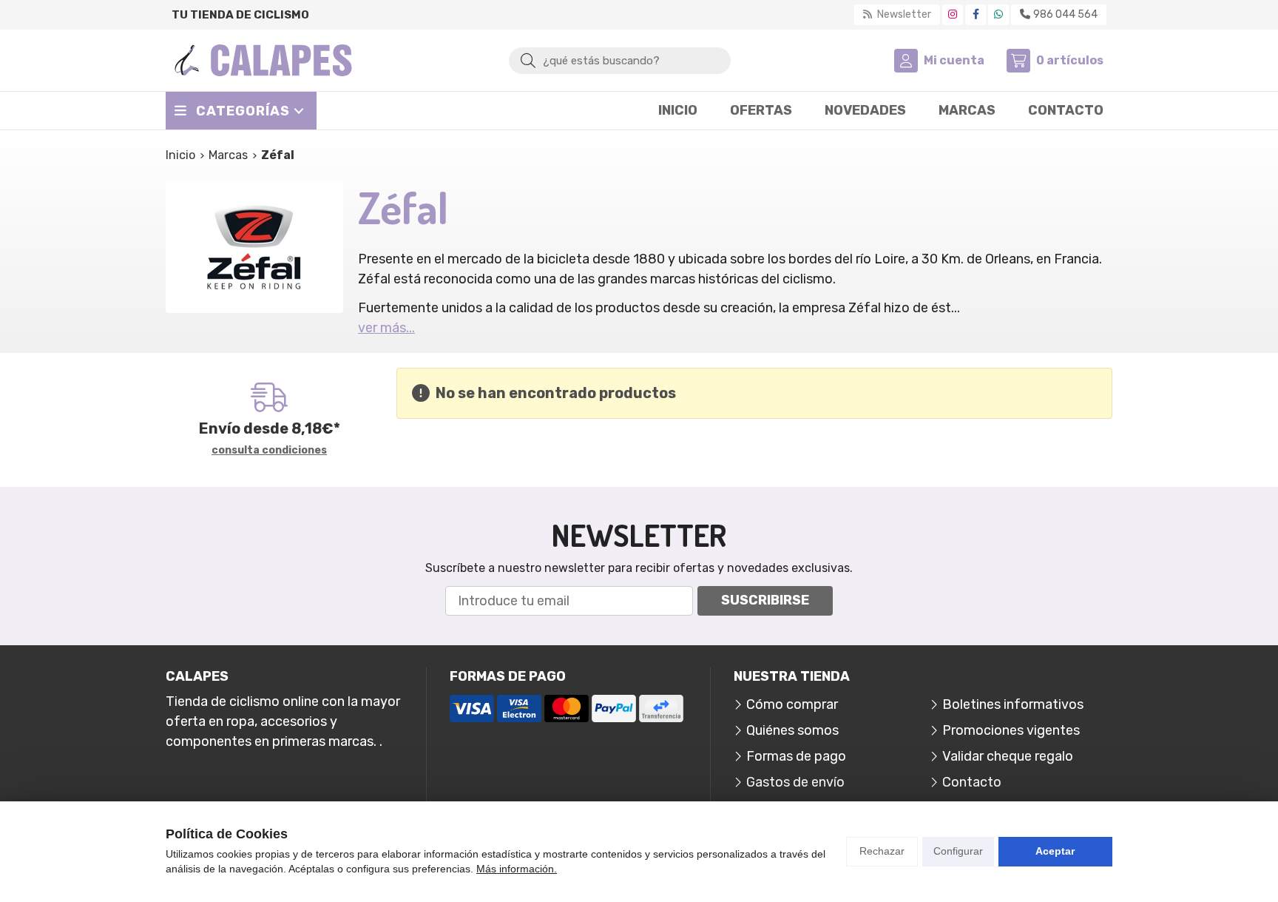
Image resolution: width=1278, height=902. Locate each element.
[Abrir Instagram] (952, 14)
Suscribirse (765, 600)
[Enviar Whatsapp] (998, 14)
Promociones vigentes (1011, 730)
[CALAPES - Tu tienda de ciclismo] (263, 60)
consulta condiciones (269, 451)
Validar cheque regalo (1007, 756)
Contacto (971, 782)
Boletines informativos (1012, 704)
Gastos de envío (795, 782)
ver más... (386, 328)
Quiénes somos (792, 730)
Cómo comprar (792, 704)
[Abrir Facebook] (976, 14)
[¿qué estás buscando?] (620, 60)
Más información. (516, 869)
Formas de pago (796, 756)
